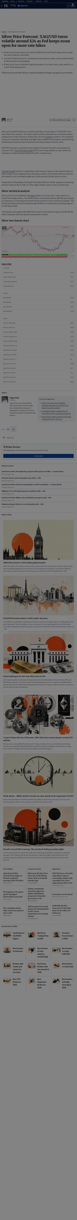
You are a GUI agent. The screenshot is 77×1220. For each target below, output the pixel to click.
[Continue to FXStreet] (73, 4)
